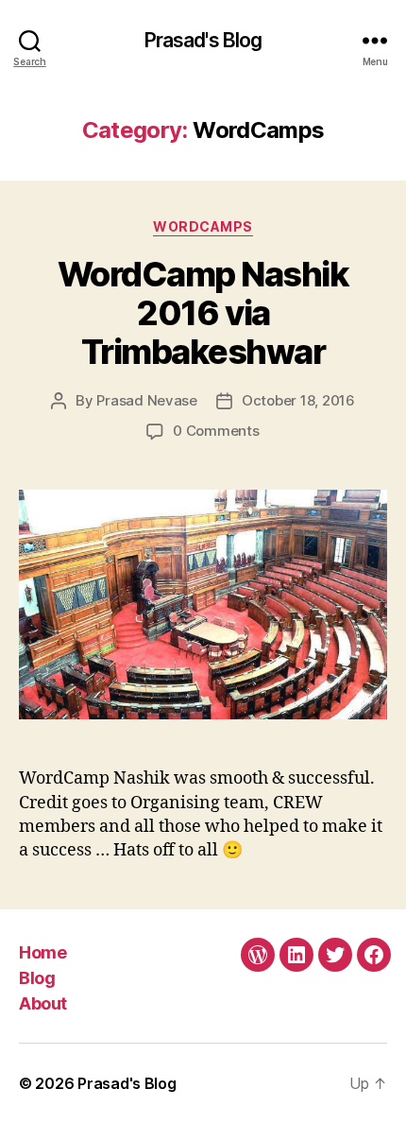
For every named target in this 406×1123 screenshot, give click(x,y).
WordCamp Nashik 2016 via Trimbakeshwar (203, 312)
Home (42, 952)
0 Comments (216, 431)
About (43, 1003)
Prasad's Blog (203, 40)
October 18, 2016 (298, 400)
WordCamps (203, 226)
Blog (37, 978)
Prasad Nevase (146, 400)
